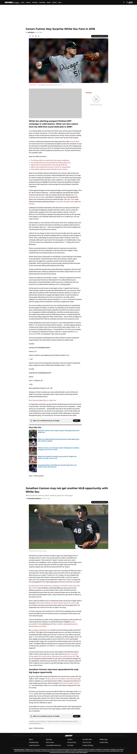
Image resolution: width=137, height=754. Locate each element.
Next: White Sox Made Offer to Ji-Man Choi (42, 400)
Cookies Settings (87, 745)
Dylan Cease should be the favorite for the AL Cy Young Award (50, 167)
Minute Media (20, 749)
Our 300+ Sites (87, 739)
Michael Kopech (41, 197)
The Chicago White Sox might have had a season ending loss (50, 160)
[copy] (39, 36)
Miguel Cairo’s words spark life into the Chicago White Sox (49, 165)
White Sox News (39, 476)
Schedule (35, 2)
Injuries (54, 2)
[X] (127, 2)
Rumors (28, 2)
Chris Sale (58, 177)
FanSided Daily (33, 742)
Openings (49, 739)
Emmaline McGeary (34, 498)
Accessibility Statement (53, 745)
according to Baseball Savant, (41, 630)
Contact (69, 739)
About (31, 739)
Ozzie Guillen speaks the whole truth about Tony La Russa (49, 169)
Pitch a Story (50, 742)
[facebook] (123, 2)
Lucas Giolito (59, 201)
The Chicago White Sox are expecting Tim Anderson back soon (51, 162)
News (22, 2)
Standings (42, 2)
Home (30, 476)
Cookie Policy (104, 742)
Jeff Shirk (31, 32)
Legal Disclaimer (34, 745)
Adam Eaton (71, 199)
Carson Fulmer (74, 141)
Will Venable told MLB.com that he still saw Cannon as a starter (56, 603)
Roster (49, 2)
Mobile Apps (103, 739)
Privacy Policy (71, 742)
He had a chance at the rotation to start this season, (61, 679)
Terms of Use (86, 742)
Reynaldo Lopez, (69, 201)
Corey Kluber (63, 299)
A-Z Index (70, 745)
